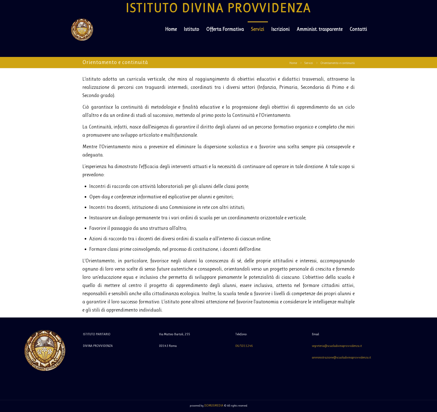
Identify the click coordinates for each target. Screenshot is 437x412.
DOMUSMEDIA (213, 405)
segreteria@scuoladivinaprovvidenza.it (337, 346)
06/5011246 (244, 346)
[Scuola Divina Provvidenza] (82, 29)
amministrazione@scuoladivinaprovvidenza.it (341, 357)
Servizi (308, 63)
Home (293, 63)
